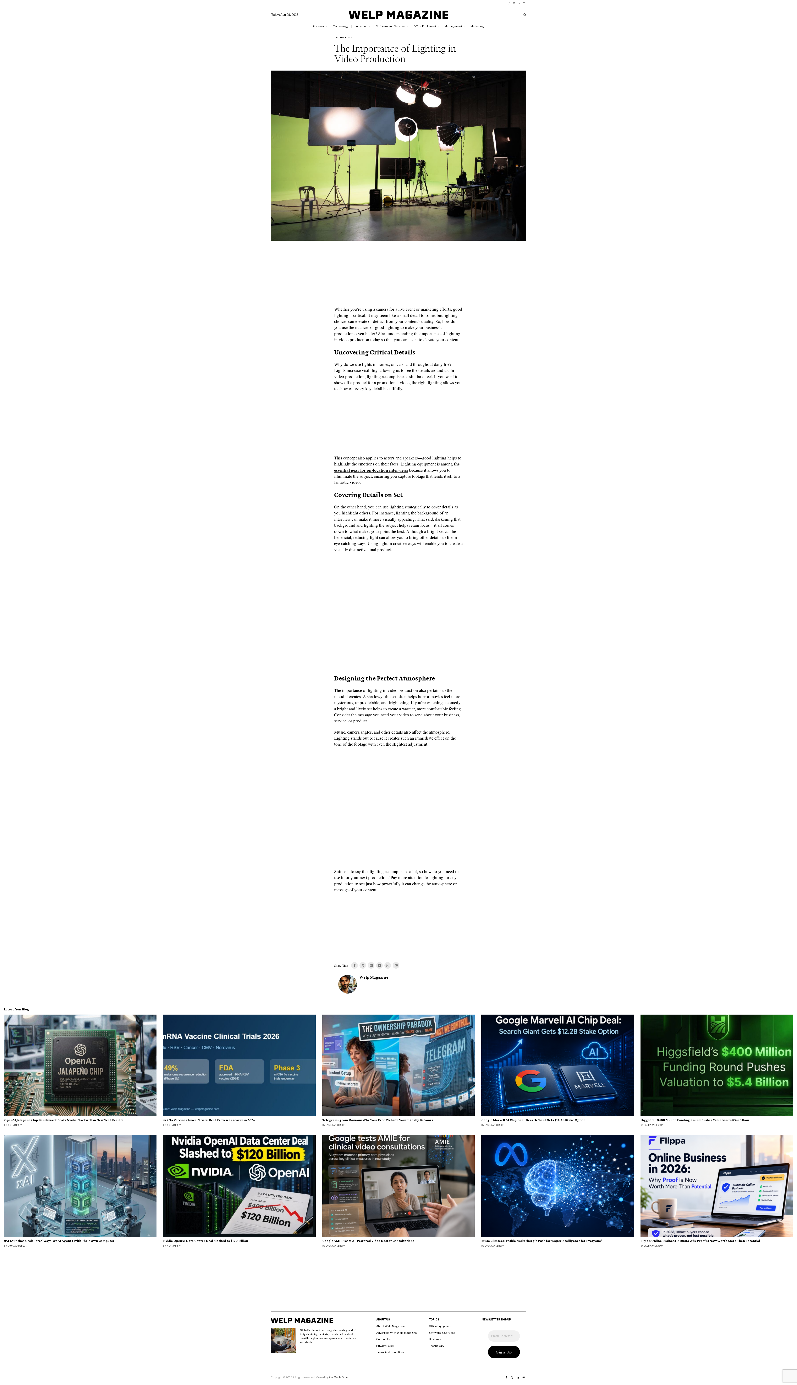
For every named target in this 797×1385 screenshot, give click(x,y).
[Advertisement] (398, 276)
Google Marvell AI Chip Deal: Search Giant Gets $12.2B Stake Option (533, 1120)
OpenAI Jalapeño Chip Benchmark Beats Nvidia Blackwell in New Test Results (63, 1120)
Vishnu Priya (14, 1125)
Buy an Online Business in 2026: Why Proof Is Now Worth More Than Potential (700, 1241)
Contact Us (383, 1339)
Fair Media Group (339, 1377)
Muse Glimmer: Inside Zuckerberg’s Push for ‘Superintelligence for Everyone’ (541, 1241)
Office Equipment (440, 1326)
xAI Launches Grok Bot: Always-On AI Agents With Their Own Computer (59, 1241)
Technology (343, 37)
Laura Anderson (335, 1125)
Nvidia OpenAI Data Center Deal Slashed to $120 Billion (205, 1241)
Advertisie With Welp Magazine (396, 1332)
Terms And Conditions (390, 1352)
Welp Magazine (373, 977)
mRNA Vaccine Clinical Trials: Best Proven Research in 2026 (209, 1120)
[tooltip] (509, 3)
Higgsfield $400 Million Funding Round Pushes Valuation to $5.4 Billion (695, 1120)
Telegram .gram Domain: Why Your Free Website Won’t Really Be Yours (377, 1120)
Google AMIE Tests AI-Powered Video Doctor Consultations (368, 1241)
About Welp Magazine (390, 1326)
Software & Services (442, 1332)
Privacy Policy (385, 1345)
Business (435, 1339)
